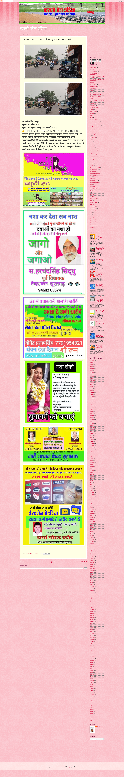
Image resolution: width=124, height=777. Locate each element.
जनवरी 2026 (92, 374)
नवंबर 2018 (92, 543)
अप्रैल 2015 (92, 627)
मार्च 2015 (91, 629)
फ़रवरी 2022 (92, 466)
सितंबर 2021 (92, 476)
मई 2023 (91, 437)
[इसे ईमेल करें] (44, 554)
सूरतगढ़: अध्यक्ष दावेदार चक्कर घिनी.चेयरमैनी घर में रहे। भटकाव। (100, 311)
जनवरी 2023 (92, 445)
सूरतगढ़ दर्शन (92, 218)
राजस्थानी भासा (92, 186)
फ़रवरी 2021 (92, 490)
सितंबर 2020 (92, 500)
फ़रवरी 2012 (92, 692)
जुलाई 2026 (92, 362)
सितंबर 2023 (92, 429)
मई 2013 (91, 668)
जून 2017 (91, 576)
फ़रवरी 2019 (92, 537)
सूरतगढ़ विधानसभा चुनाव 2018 (95, 224)
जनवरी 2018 (92, 562)
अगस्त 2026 (92, 360)
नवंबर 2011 (92, 698)
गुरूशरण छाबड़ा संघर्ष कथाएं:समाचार (96, 129)
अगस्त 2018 (92, 549)
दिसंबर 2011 (92, 696)
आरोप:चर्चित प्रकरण (93, 103)
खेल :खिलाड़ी (92, 123)
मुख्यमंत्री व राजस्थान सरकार (95, 173)
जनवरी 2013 (92, 674)
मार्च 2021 (91, 488)
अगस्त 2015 (92, 619)
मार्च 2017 (91, 582)
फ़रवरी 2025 (92, 396)
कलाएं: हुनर (92, 113)
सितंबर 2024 (92, 406)
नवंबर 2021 (92, 472)
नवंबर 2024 (92, 402)
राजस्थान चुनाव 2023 (93, 180)
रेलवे (90, 192)
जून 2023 (91, 435)
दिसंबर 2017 (92, 564)
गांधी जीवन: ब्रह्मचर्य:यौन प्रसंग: (95, 125)
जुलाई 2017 (92, 574)
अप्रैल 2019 (92, 533)
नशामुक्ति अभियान (93, 153)
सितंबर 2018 (92, 547)
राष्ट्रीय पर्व (92, 190)
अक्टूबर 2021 (92, 474)
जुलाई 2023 (92, 433)
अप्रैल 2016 (92, 604)
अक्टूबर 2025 (92, 380)
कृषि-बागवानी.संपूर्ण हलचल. (94, 119)
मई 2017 (91, 578)
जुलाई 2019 (92, 527)
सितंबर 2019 (92, 523)
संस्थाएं (91, 200)
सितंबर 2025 (92, 382)
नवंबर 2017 (92, 566)
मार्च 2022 (91, 464)
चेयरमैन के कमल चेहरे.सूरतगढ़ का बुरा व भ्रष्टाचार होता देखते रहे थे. (100, 323)
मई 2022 (91, 460)
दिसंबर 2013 (92, 655)
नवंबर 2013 (92, 657)
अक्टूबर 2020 (92, 498)
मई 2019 (91, 531)
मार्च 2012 (91, 690)
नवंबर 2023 (92, 425)
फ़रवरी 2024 (92, 419)
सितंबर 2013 (92, 660)
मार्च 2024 (91, 417)
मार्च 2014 (91, 649)
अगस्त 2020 (92, 502)
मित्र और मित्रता (93, 171)
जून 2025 (91, 388)
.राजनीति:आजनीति (93, 71)
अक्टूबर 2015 (92, 615)
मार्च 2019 (91, 535)
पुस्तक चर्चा (92, 160)
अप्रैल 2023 (92, 439)
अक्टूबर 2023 (92, 427)
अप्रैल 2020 (92, 510)
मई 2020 (91, 507)
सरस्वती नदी (92, 204)
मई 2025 (91, 390)
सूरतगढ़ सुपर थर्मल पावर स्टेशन (95, 220)
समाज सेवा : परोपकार (93, 202)
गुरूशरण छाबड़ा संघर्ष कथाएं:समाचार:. (96, 131)
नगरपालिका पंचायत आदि (94, 149)
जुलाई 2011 (92, 706)
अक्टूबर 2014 (92, 637)
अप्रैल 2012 (92, 688)
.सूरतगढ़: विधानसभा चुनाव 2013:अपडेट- (94, 73)
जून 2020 (91, 506)
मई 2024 (91, 413)
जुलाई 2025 (92, 386)
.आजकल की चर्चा (28, 555)
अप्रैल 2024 (92, 415)
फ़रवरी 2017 (92, 584)
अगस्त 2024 (92, 408)
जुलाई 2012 (92, 684)
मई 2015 (91, 625)
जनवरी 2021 (92, 492)
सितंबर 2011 (92, 702)
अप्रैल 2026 (92, 368)
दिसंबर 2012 (92, 676)
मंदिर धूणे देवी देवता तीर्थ (94, 169)
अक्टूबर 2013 (92, 658)
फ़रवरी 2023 (92, 443)
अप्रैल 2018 (92, 556)
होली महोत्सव (92, 227)
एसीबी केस (91, 109)
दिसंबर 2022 (92, 447)
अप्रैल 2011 (92, 711)
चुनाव (91, 139)
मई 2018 (91, 555)
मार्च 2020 (91, 511)
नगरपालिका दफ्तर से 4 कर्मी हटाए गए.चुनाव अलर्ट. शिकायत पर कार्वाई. (99, 273)
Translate (99, 741)
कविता (91, 115)
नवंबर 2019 (92, 519)
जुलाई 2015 (92, 621)
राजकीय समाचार (92, 178)
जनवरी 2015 (92, 633)
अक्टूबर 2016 (92, 592)
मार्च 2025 (91, 394)
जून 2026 (91, 364)
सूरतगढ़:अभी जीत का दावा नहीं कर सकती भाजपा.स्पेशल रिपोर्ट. (99, 346)
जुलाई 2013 (92, 664)
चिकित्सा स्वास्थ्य (93, 137)
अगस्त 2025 (92, 384)
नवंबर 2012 (92, 678)
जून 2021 (91, 482)
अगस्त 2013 (92, 662)
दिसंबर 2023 (92, 423)
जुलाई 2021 (92, 480)
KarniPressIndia (100, 727)
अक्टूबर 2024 (92, 404)
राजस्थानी (91, 184)
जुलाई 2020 (92, 504)
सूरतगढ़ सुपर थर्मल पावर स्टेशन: (95, 222)
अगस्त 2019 (92, 525)
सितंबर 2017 (92, 570)
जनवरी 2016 (92, 609)
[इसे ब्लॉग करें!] (45, 554)
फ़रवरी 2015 (92, 631)
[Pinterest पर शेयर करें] (49, 554)
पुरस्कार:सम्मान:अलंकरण (94, 155)
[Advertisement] (107, 44)
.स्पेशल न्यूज (92, 82)
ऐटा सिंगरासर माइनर (93, 111)
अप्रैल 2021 (92, 486)
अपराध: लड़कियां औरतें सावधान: (95, 94)
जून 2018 (91, 553)
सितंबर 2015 (92, 617)
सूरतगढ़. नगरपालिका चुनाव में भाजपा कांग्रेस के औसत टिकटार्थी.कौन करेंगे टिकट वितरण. (100, 261)
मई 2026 (91, 366)
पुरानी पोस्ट (84, 562)
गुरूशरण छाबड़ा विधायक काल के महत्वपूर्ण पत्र (97, 134)
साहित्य (91, 212)
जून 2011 (91, 707)
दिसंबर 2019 (92, 517)
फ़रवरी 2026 (92, 372)
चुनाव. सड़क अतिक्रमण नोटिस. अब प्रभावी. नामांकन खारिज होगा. (100, 335)
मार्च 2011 (91, 713)
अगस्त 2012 (92, 682)
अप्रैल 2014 (92, 647)
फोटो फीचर (92, 164)
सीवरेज (91, 214)
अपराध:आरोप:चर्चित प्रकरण (95, 96)
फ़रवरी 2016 (92, 608)
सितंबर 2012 (92, 680)
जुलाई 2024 (92, 409)
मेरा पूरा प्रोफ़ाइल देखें (99, 729)
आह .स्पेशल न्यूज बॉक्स (94, 107)
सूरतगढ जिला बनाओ (93, 216)
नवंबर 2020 (92, 496)
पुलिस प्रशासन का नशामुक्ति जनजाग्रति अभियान (97, 157)
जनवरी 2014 (92, 653)
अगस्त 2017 (92, 572)
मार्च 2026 (91, 370)
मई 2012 (91, 686)
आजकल (91, 98)
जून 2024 (91, 411)
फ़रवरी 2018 (92, 560)
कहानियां (91, 117)
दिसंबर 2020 (92, 494)
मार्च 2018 (91, 559)
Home (91, 720)
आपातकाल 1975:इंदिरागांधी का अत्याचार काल (97, 101)
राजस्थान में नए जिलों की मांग (94, 182)
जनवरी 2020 (92, 515)
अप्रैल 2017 (92, 580)
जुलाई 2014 (92, 643)
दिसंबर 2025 (92, 376)
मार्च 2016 (91, 606)
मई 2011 (91, 709)
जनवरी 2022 (92, 468)
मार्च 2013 (91, 672)
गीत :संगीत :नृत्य (92, 127)
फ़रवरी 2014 (92, 651)
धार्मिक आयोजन (92, 147)
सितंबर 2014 (92, 639)
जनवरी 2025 (92, 398)
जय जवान (91, 141)
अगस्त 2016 (92, 596)
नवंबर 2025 (92, 378)
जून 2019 (91, 529)
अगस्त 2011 (92, 704)
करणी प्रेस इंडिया (33, 28)
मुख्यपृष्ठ (53, 562)
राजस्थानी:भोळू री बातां (93, 188)
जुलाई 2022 (92, 457)
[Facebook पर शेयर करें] (48, 554)
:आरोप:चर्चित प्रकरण (93, 86)
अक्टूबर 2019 (92, 521)
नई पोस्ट (22, 562)
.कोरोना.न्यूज (92, 69)
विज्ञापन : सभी (92, 194)
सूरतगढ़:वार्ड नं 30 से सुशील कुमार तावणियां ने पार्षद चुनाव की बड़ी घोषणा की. (100, 236)
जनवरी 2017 (92, 586)
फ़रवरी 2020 (92, 513)
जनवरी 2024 (92, 421)
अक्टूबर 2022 (92, 451)
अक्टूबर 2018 (92, 545)
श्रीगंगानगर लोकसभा (93, 198)
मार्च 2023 (91, 441)
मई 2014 (91, 645)
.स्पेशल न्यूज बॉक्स (93, 84)
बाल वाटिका (92, 165)
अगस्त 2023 (92, 431)
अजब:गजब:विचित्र (93, 88)
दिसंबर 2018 (92, 541)
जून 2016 (91, 600)
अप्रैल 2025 (92, 392)
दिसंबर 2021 (92, 470)
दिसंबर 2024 (92, 400)
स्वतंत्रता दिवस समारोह (94, 225)
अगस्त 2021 (92, 478)
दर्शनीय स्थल (92, 145)
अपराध (91, 92)
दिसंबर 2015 (92, 611)
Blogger (69, 767)
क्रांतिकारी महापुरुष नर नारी (94, 121)
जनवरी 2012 (92, 694)
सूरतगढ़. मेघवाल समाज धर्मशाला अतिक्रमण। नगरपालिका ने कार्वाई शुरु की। (99, 286)
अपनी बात (91, 90)
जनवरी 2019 (92, 539)
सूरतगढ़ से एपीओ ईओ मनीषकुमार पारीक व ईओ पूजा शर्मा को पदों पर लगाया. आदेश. (100, 249)
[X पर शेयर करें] (46, 554)
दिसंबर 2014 (92, 635)
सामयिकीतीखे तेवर (93, 210)
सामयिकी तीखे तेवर (93, 206)
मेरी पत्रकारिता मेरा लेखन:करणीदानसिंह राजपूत (96, 176)
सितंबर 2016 (92, 594)
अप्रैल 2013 (92, 670)
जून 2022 (91, 458)
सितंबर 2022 (92, 453)
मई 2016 (91, 602)
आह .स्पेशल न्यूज (93, 105)
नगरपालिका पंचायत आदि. (94, 151)
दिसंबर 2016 (92, 588)
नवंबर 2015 (92, 613)
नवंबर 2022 (92, 449)
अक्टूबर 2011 (92, 700)
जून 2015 (91, 623)
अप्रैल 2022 (92, 462)
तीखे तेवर (91, 143)
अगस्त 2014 (92, 641)
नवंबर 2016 (92, 590)
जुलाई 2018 (92, 551)
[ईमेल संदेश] (41, 553)
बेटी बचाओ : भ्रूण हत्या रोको (95, 167)
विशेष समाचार (92, 196)
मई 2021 (91, 484)
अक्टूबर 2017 (92, 568)
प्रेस (90, 162)
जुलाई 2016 (92, 598)
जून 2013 (91, 666)
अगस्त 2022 (92, 455)
